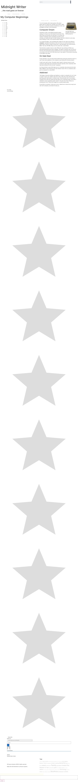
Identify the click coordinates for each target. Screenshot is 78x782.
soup (45, 769)
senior (41, 769)
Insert (2, 780)
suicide (47, 769)
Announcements (15, 14)
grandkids (59, 765)
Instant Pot (65, 765)
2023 (4, 24)
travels (43, 771)
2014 (4, 35)
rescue (62, 767)
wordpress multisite (63, 771)
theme (41, 771)
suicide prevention (51, 769)
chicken (53, 763)
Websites (46, 771)
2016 (4, 32)
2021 (4, 25)
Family (53, 765)
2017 (4, 30)
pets (55, 767)
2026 (4, 22)
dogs (67, 763)
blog (63, 761)
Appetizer (55, 761)
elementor (49, 765)
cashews (49, 763)
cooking (57, 763)
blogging (66, 761)
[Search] (70, 2)
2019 (4, 28)
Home (9, 14)
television (68, 769)
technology (63, 769)
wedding (49, 771)
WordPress (54, 771)
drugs (69, 763)
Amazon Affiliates (51, 761)
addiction (41, 761)
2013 (4, 36)
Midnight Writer (13, 7)
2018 (4, 29)
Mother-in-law (44, 767)
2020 (4, 26)
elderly (44, 765)
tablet (59, 769)
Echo (41, 765)
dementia (62, 763)
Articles (23, 14)
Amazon (46, 761)
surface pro (56, 769)
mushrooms (51, 767)
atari (58, 761)
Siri (43, 769)
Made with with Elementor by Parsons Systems (17, 766)
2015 (4, 33)
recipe (59, 767)
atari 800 (60, 761)
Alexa (44, 761)
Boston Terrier (43, 763)
